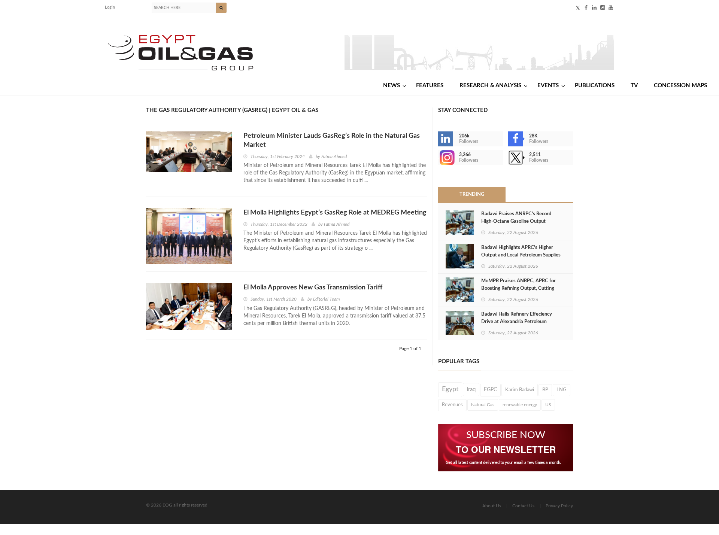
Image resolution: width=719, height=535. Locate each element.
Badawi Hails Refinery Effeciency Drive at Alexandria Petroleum (516, 318)
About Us (491, 506)
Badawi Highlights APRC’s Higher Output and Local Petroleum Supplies (521, 251)
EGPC (490, 389)
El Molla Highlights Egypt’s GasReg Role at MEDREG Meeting (335, 212)
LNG (561, 389)
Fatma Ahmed (334, 156)
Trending (471, 194)
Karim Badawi (519, 389)
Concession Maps (680, 85)
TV (634, 85)
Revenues (452, 404)
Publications (595, 85)
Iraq (471, 389)
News (391, 85)
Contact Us (523, 506)
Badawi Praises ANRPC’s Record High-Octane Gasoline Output (516, 218)
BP (545, 389)
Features (429, 85)
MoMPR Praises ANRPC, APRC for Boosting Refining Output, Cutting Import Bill (518, 288)
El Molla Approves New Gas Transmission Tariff (312, 287)
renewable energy (520, 404)
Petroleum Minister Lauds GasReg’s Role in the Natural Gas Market (331, 140)
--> (439, 157)
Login (110, 7)
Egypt (450, 389)
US (548, 404)
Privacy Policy (559, 506)
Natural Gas (482, 404)
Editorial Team (326, 299)
